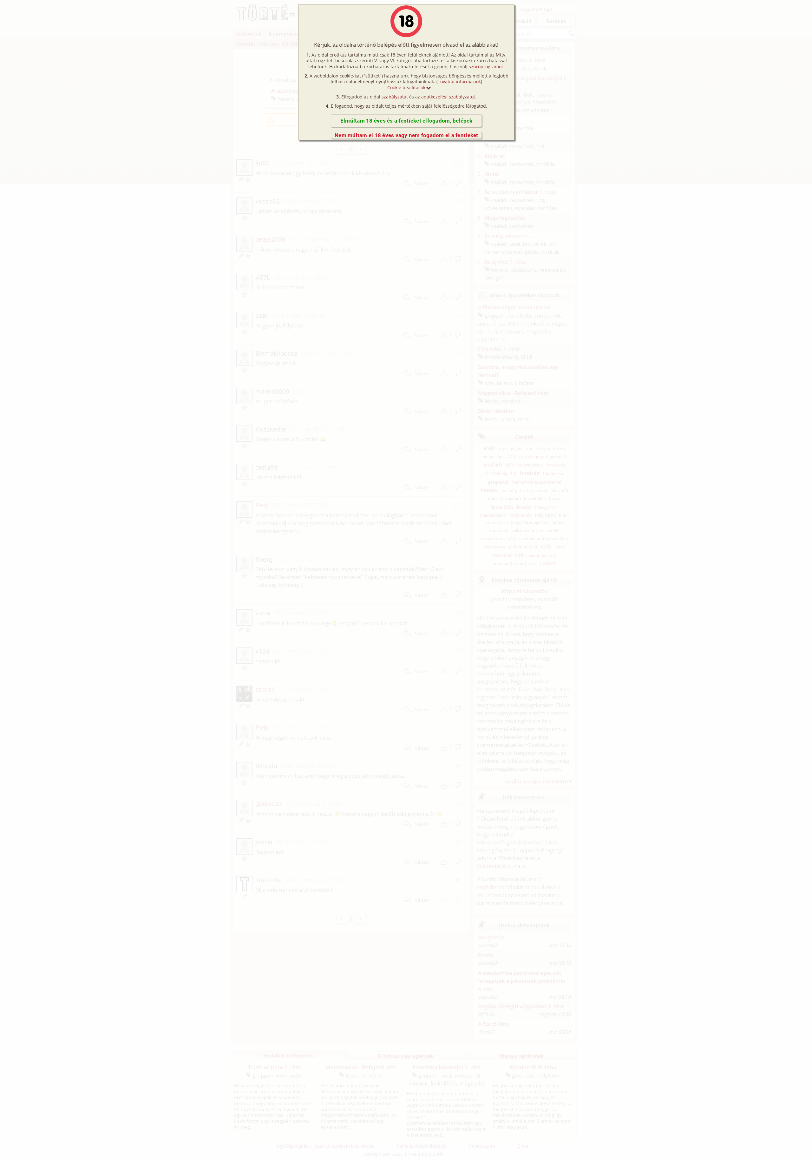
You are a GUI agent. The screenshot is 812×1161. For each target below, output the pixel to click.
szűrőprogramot (486, 67)
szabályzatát (395, 97)
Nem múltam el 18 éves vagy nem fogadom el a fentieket (406, 135)
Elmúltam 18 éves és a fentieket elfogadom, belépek (406, 120)
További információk (459, 81)
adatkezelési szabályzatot (448, 97)
